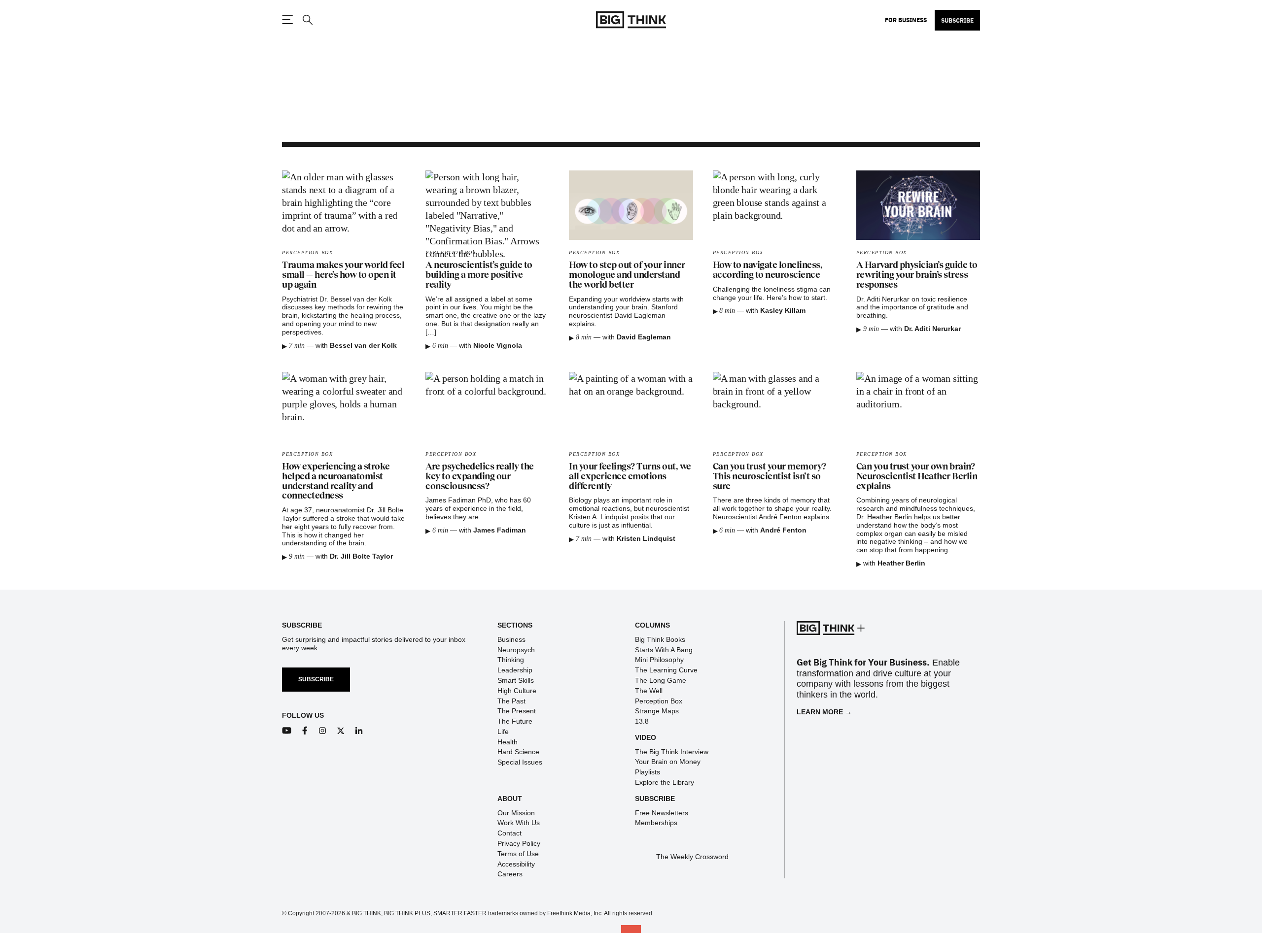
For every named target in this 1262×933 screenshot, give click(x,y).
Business (511, 639)
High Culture (516, 691)
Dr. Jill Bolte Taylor (361, 556)
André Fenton (783, 530)
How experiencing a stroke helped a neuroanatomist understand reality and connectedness (336, 481)
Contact (509, 833)
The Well (649, 691)
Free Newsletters (661, 813)
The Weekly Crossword (692, 857)
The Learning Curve (666, 670)
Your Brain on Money (668, 762)
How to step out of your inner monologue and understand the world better (627, 275)
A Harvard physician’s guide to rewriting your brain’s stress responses (917, 275)
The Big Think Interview (671, 752)
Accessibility (516, 864)
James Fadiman (499, 530)
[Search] (307, 20)
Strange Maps (657, 711)
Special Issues (519, 762)
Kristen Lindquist (646, 538)
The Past (511, 701)
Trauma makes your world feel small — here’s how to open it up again (343, 275)
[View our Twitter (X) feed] (341, 731)
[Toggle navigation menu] (287, 19)
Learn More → (824, 712)
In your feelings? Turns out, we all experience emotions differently (630, 476)
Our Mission (516, 813)
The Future (514, 721)
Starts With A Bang (664, 650)
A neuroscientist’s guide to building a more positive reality (478, 275)
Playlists (647, 772)
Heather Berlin (901, 563)
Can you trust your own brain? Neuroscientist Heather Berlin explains (917, 476)
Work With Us (518, 823)
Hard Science (518, 752)
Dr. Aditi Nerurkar (932, 329)
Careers (510, 874)
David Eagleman (644, 337)
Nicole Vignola (497, 345)
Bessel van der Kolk (363, 345)
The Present (516, 711)
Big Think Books (660, 639)
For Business (906, 19)
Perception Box (307, 252)
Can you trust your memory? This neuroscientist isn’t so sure (769, 476)
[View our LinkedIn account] (359, 731)
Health (507, 742)
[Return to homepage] (631, 20)
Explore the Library (664, 782)
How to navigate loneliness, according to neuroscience (768, 270)
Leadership (514, 670)
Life (503, 731)
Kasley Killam (783, 310)
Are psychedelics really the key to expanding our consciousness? (479, 476)
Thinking (510, 660)
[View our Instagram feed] (322, 731)
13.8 (642, 721)
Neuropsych (516, 650)
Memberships (656, 823)
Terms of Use (518, 854)
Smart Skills (515, 680)
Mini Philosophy (659, 660)
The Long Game (660, 680)
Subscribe (957, 20)
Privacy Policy (518, 843)
